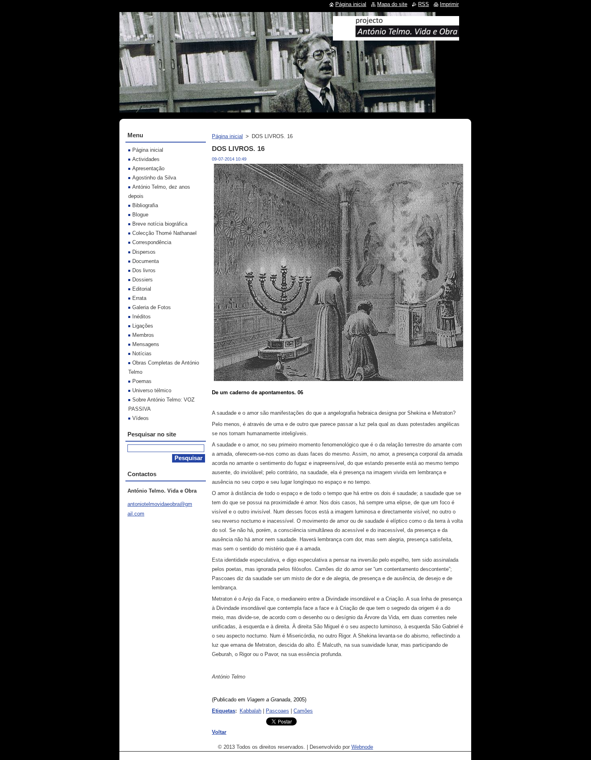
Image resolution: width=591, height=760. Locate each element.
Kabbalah (250, 711)
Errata (139, 298)
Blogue (140, 215)
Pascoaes (277, 711)
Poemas (142, 381)
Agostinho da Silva (154, 178)
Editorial (141, 289)
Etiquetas (223, 711)
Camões (303, 711)
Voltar (219, 732)
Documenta (145, 261)
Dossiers (142, 280)
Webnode (362, 747)
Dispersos (144, 252)
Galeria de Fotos (151, 307)
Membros (143, 335)
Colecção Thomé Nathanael (164, 233)
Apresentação (148, 168)
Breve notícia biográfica (159, 224)
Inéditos (141, 317)
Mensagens (145, 344)
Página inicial (227, 136)
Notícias (142, 353)
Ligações (142, 326)
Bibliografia (145, 205)
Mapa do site (392, 4)
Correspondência (151, 242)
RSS (423, 4)
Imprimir (449, 4)
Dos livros (144, 270)
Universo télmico (151, 390)
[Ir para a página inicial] (396, 37)
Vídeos (140, 418)
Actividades (146, 159)
